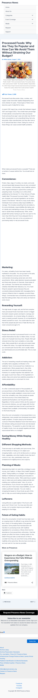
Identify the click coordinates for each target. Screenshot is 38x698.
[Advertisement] (19, 147)
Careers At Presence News (8, 671)
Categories (9, 15)
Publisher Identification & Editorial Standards (14, 661)
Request (8, 28)
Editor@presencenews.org (8, 669)
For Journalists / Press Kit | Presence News (13, 654)
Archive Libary (4, 650)
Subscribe (32, 641)
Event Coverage (11, 19)
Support (8, 32)
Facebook (19, 683)
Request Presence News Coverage (18, 613)
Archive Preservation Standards (10, 652)
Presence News (10, 2)
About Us (8, 11)
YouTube (19, 685)
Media (7, 23)
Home (7, 7)
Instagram (19, 688)
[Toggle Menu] (32, 16)
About (2, 647)
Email (1, 632)
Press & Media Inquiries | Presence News (12, 663)
